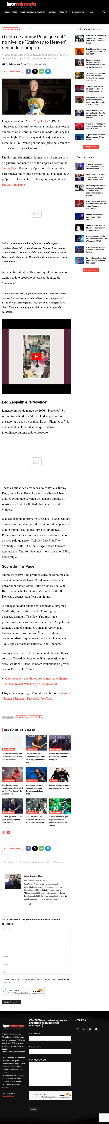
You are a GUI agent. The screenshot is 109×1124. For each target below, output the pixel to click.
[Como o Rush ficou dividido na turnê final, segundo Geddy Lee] (60, 743)
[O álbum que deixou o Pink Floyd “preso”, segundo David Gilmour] (12, 806)
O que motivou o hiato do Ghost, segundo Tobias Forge (95, 137)
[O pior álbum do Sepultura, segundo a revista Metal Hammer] (79, 249)
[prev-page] (4, 832)
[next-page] (8, 832)
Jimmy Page (9, 168)
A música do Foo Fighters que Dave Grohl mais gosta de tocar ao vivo (96, 126)
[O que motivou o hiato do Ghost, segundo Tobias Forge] (79, 137)
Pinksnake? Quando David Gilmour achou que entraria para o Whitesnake (12, 757)
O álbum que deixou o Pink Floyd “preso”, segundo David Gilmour (12, 820)
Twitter (7, 698)
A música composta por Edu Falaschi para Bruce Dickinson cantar (95, 166)
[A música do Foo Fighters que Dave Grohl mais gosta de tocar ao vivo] (79, 126)
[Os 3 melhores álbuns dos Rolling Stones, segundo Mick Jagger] (79, 260)
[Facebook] (28, 71)
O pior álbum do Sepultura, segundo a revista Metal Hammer (96, 249)
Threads (19, 698)
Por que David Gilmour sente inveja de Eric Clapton (94, 217)
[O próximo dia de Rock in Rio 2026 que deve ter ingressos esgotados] (79, 88)
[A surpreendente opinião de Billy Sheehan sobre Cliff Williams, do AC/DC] (79, 238)
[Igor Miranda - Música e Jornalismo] (21, 5)
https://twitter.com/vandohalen (35, 880)
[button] (103, 12)
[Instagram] (30, 904)
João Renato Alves (17, 64)
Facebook (33, 698)
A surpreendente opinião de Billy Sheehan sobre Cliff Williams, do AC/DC (96, 238)
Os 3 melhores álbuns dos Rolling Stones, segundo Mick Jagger (96, 260)
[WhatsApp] (41, 71)
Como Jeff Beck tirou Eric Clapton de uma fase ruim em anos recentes (95, 228)
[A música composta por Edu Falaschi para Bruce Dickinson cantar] (79, 166)
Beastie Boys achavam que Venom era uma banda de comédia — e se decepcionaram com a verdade (96, 190)
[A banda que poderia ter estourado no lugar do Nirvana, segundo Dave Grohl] (36, 774)
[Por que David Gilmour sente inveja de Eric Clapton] (79, 216)
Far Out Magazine (13, 184)
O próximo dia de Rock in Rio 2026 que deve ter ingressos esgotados (95, 89)
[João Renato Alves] (4, 64)
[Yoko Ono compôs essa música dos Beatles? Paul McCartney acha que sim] (36, 806)
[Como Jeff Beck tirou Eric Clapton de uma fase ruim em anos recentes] (79, 227)
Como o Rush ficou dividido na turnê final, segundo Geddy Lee (59, 757)
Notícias (53, 780)
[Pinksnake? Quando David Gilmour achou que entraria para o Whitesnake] (12, 743)
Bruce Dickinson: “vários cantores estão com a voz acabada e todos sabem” (95, 177)
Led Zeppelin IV (38, 121)
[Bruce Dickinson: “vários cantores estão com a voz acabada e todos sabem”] (79, 177)
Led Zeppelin (35, 717)
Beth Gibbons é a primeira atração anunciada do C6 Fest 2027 (96, 51)
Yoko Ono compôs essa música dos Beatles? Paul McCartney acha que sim (35, 820)
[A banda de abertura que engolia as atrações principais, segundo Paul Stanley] (60, 806)
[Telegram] (48, 71)
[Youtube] (96, 1029)
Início (4, 862)
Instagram (63, 693)
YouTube (46, 698)
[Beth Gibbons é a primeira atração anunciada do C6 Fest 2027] (79, 51)
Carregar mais (90, 146)
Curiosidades (10, 29)
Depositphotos (8, 1096)
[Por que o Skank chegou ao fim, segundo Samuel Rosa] (60, 774)
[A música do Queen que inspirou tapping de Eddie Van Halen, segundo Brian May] (36, 743)
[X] (35, 71)
